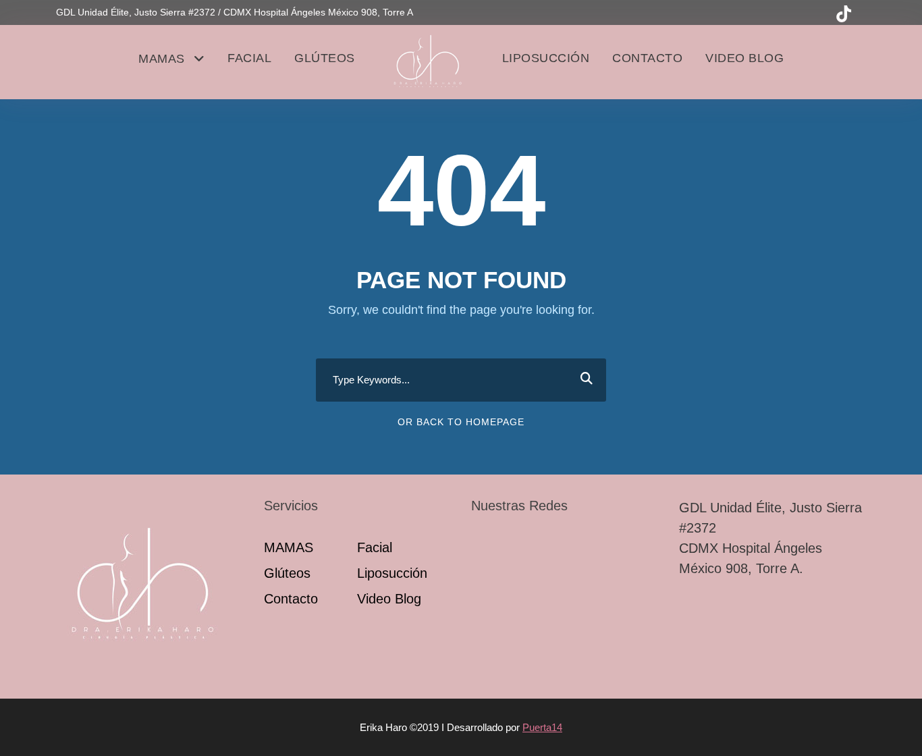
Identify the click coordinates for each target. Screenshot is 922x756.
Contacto (647, 58)
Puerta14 (542, 727)
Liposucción (546, 58)
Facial (249, 58)
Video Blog (744, 58)
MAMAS (161, 58)
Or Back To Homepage (461, 421)
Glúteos (324, 58)
